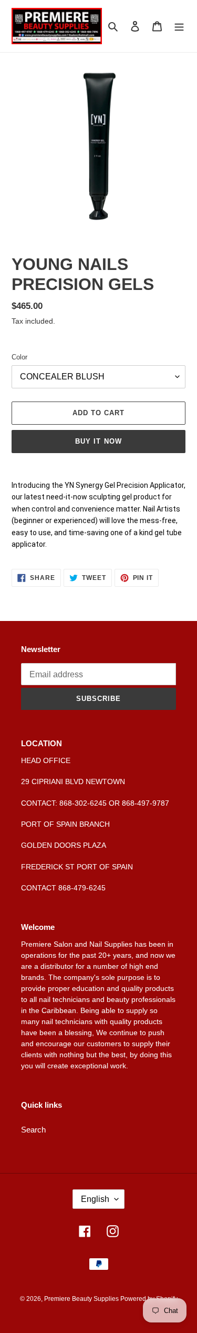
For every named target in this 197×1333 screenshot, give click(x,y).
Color (19, 357)
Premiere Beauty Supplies (82, 1298)
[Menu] (179, 26)
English (95, 1199)
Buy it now (98, 441)
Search (33, 1129)
